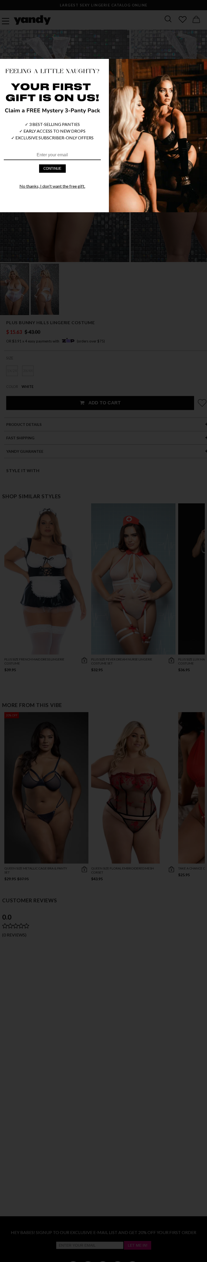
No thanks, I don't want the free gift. (52, 186)
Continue (52, 169)
